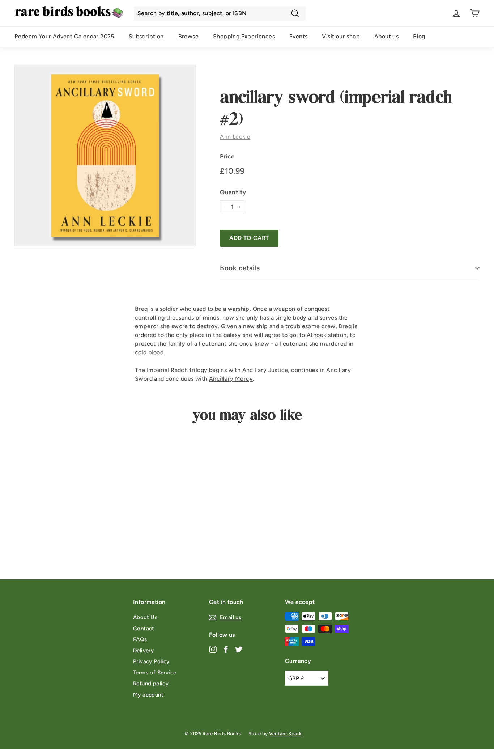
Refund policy (151, 683)
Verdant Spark (285, 733)
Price (227, 156)
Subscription (146, 36)
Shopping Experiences (244, 36)
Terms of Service (154, 672)
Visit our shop (341, 36)
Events (298, 36)
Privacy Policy (151, 661)
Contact (143, 628)
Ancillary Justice (265, 370)
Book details (240, 268)
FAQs (140, 639)
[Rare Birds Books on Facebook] (226, 649)
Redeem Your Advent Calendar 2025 (64, 36)
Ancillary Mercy (231, 378)
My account (148, 694)
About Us (145, 617)
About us (386, 36)
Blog (419, 36)
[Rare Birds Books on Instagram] (213, 649)
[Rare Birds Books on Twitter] (239, 649)
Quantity (233, 192)
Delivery (143, 650)
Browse (188, 36)
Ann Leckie (235, 136)
